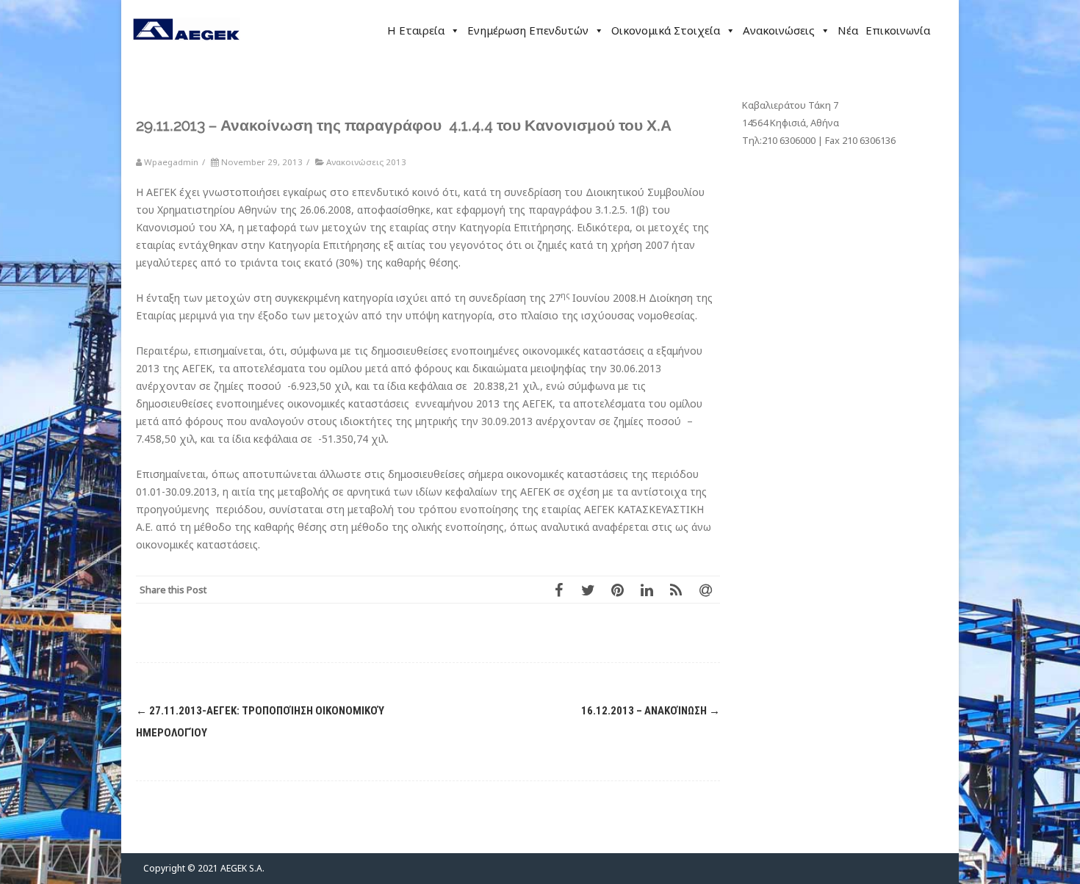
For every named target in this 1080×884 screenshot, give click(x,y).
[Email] (705, 589)
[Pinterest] (617, 589)
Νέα (848, 30)
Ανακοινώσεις (779, 30)
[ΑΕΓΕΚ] (186, 55)
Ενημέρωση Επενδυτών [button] (527, 30)
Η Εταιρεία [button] (415, 30)
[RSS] (676, 589)
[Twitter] (587, 589)
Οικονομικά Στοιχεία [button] (665, 30)
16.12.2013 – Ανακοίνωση (650, 710)
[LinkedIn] (646, 589)
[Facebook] (558, 589)
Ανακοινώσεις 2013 (366, 161)
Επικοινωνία (897, 30)
